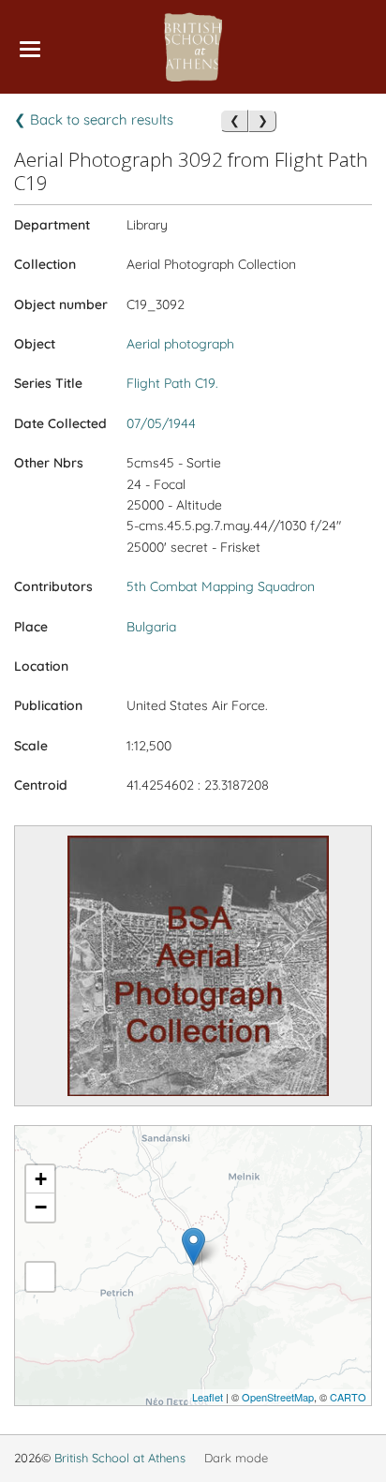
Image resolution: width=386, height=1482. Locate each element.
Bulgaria (151, 626)
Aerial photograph (180, 343)
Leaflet (207, 1396)
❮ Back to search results (93, 119)
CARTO (348, 1396)
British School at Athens (120, 1457)
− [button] (41, 1207)
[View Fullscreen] (40, 1277)
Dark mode (236, 1457)
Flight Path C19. (172, 383)
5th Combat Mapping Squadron (220, 586)
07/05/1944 (161, 423)
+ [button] (41, 1179)
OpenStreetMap (278, 1396)
